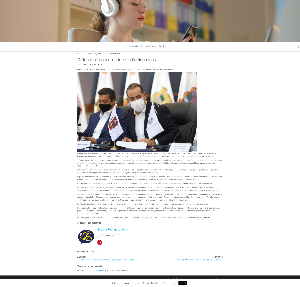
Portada (133, 46)
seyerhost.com (215, 282)
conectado (100, 270)
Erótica (162, 46)
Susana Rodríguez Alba (91, 65)
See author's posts (108, 235)
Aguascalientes (94, 251)
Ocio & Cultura (148, 46)
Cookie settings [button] (169, 286)
